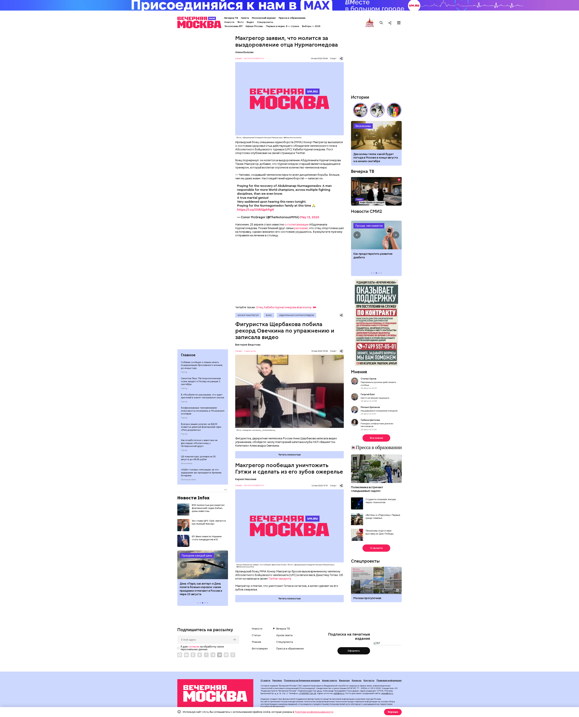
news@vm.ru (387, 693)
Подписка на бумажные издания (302, 680)
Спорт (333, 58)
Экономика (186, 463)
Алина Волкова (244, 52)
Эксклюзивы (363, 126)
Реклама (277, 680)
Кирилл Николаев (245, 479)
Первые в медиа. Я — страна (282, 26)
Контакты (369, 680)
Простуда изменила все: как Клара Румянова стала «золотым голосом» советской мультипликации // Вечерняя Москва (360, 110)
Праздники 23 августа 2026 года (202, 564)
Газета (245, 17)
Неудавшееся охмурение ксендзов (379, 410)
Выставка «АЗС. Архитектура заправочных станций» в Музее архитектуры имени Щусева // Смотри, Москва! (394, 110)
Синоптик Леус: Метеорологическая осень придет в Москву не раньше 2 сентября (201, 381)
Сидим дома (250, 351)
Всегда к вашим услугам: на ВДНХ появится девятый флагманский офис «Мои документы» (201, 427)
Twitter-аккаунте (279, 579)
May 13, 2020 (309, 217)
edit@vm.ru (339, 693)
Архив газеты (284, 635)
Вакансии (344, 680)
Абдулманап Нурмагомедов (296, 315)
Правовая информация (389, 680)
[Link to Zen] (199, 654)
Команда (356, 680)
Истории (360, 97)
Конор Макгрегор (248, 315)
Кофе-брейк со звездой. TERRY (376, 191)
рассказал (301, 228)
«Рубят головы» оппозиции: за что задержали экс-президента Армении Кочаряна (201, 472)
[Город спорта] (369, 23)
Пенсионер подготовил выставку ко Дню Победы (379, 532)
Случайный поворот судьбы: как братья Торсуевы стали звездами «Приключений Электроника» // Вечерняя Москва (377, 110)
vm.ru (319, 691)
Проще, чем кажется (369, 225)
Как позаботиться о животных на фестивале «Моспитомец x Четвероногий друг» (199, 443)
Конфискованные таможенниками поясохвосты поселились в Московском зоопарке (202, 410)
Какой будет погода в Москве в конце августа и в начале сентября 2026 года (376, 135)
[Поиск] (381, 23)
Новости (229, 22)
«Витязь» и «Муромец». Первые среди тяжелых (382, 517)
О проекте (376, 548)
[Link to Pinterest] (232, 654)
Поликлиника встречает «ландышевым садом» (367, 488)
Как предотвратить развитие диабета (376, 235)
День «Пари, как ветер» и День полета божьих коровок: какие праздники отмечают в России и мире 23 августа (201, 589)
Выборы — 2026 (311, 26)
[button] (183, 564)
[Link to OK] (193, 654)
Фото (240, 22)
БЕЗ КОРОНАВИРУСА (254, 58)
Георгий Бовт (368, 394)
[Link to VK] (186, 654)
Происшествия (188, 479)
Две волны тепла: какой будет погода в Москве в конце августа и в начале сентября (375, 157)
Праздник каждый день (197, 555)
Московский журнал (264, 17)
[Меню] (399, 23)
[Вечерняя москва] (215, 693)
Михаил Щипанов (370, 407)
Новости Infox (193, 498)
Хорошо (393, 712)
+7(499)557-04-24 (307, 693)
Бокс (269, 315)
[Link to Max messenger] (179, 654)
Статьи (256, 635)
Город (184, 372)
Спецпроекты (265, 22)
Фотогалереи (260, 648)
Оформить (354, 650)
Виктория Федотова (247, 344)
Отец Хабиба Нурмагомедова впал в (284, 307)
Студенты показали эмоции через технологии (380, 501)
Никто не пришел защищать (375, 398)
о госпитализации (296, 224)
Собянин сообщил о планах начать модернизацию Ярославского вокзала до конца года (201, 365)
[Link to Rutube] (226, 654)
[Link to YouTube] (206, 654)
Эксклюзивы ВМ (233, 26)
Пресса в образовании (292, 17)
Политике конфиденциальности (314, 712)
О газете (265, 680)
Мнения (359, 372)
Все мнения (376, 437)
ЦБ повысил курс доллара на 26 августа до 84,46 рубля (198, 458)
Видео (250, 22)
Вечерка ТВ (231, 17)
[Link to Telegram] (212, 654)
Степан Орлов (368, 379)
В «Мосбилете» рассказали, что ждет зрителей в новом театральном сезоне (202, 396)
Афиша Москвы (254, 26)
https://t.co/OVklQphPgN (255, 210)
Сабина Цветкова (370, 420)
